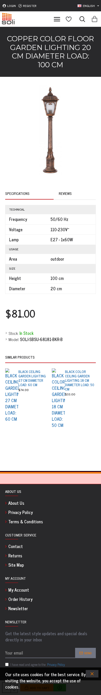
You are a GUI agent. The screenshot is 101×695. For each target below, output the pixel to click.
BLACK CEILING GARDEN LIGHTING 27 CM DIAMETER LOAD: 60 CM (32, 378)
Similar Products (20, 357)
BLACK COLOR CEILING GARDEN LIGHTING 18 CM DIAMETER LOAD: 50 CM (79, 380)
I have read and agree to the (37, 664)
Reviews (65, 194)
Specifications (17, 194)
